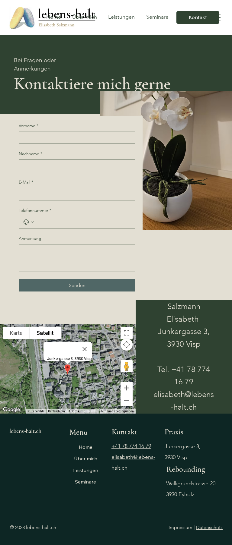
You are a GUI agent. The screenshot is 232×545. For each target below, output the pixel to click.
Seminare (85, 482)
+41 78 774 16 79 (131, 446)
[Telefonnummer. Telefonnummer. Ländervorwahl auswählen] (29, 222)
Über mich (85, 458)
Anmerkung (30, 238)
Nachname (30, 153)
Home (85, 447)
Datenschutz (209, 527)
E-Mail (26, 182)
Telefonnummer (35, 210)
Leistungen (85, 470)
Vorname (28, 125)
